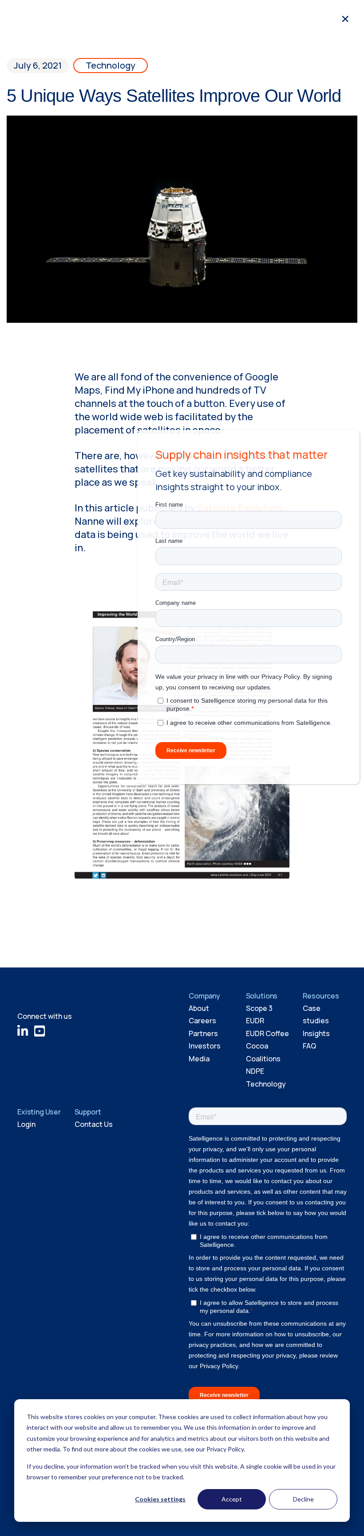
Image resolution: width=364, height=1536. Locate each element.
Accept (232, 1499)
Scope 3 (259, 1008)
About (199, 1008)
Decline (303, 1499)
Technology (110, 65)
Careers (202, 1020)
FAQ (309, 1046)
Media (199, 1059)
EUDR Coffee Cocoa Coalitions (267, 1046)
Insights (316, 1033)
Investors (205, 1046)
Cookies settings (160, 1499)
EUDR (255, 1020)
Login (26, 1124)
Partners (203, 1033)
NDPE (255, 1071)
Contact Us (94, 1124)
